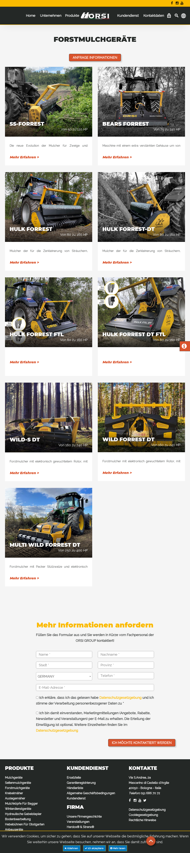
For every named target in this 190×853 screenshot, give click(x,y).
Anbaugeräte (14, 829)
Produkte (72, 15)
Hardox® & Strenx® (80, 827)
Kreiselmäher (14, 793)
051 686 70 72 (150, 793)
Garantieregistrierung (81, 783)
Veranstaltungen (78, 821)
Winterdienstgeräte (18, 808)
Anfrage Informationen (95, 57)
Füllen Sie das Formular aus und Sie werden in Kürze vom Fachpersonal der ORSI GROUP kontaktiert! (95, 638)
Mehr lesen (118, 848)
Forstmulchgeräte (17, 788)
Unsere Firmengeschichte (84, 816)
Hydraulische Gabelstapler (23, 814)
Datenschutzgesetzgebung (120, 697)
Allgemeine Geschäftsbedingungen (91, 793)
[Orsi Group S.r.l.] (95, 18)
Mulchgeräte (13, 777)
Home (30, 15)
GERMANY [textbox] (46, 676)
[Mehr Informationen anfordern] (184, 347)
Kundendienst (128, 15)
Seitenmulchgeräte (18, 783)
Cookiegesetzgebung (143, 815)
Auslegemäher (15, 798)
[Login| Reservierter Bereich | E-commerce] (168, 16)
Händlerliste (75, 788)
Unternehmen (50, 15)
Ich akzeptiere (95, 848)
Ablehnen (72, 848)
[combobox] (64, 676)
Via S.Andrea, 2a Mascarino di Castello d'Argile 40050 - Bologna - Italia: (149, 785)
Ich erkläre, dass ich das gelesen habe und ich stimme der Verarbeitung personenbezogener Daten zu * (95, 700)
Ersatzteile (74, 777)
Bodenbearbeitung (18, 819)
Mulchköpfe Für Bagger (21, 803)
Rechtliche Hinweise (142, 820)
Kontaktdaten (153, 15)
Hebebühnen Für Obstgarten (24, 824)
